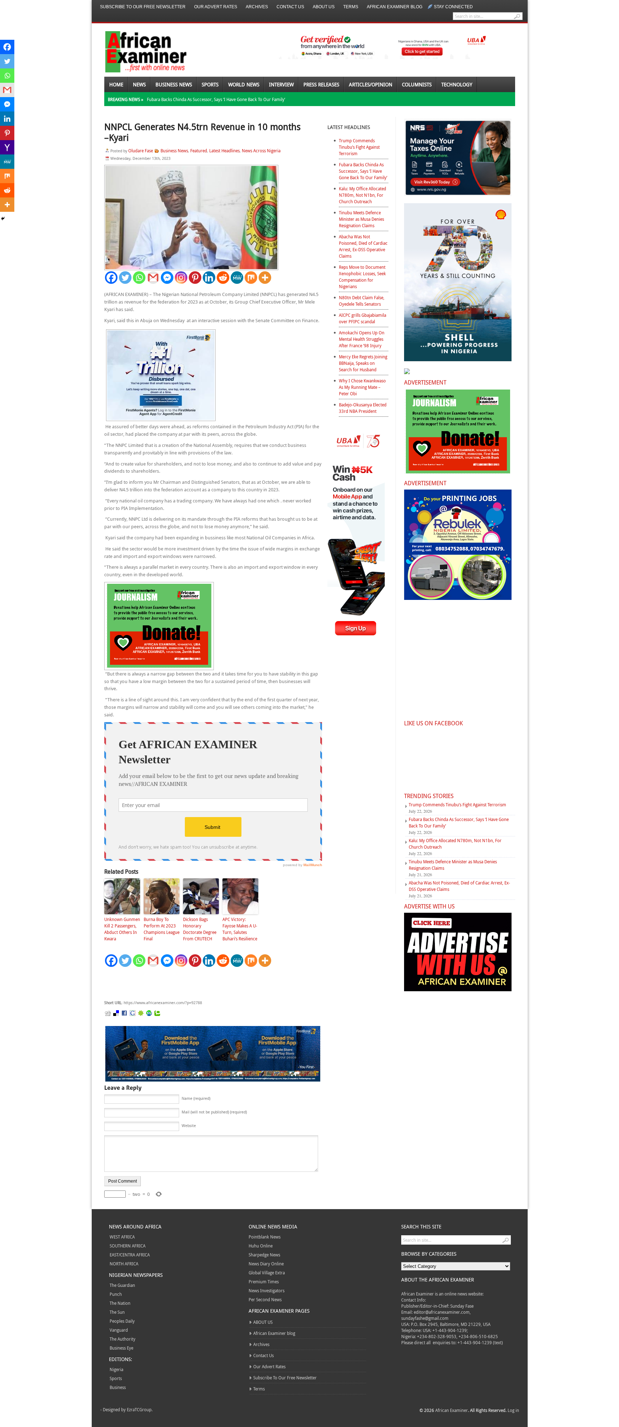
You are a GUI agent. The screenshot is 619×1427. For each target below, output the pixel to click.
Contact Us (290, 6)
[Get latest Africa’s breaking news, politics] (137, 51)
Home (116, 84)
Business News (173, 84)
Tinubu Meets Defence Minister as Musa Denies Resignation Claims (361, 219)
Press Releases (321, 84)
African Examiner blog (394, 6)
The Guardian (122, 1285)
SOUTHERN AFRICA (127, 1246)
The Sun (117, 1312)
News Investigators (266, 1290)
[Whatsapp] (139, 277)
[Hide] (3, 218)
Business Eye (121, 1348)
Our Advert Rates (215, 6)
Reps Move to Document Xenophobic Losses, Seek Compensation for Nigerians (362, 276)
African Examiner (451, 1410)
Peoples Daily (122, 1321)
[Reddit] (223, 277)
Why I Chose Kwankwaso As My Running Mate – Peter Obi (362, 387)
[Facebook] (111, 277)
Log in (513, 1410)
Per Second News (265, 1299)
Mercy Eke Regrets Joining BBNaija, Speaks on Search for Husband (363, 363)
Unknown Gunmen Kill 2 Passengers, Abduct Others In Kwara (122, 928)
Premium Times (264, 1281)
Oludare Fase (140, 150)
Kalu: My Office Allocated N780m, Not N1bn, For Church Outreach (362, 195)
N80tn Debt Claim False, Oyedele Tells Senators (361, 301)
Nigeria (116, 1369)
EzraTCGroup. (140, 1409)
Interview (281, 84)
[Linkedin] (209, 277)
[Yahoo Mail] (7, 147)
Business (118, 1387)
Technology (456, 84)
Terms (350, 6)
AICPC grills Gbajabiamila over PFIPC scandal (362, 318)
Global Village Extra (267, 1272)
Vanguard (119, 1330)
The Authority (122, 1339)
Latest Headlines (224, 150)
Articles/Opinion (370, 84)
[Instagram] (181, 277)
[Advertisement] (211, 984)
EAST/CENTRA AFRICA (130, 1254)
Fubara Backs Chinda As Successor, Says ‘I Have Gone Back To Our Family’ (216, 99)
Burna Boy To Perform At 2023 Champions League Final (161, 928)
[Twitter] (125, 277)
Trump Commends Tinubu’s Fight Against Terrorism (359, 147)
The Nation (120, 1303)
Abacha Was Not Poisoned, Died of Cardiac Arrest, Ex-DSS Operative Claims (363, 246)
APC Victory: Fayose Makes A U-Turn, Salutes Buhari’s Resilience (239, 928)
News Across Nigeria (261, 150)
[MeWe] (237, 277)
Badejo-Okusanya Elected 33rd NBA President (363, 408)
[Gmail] (153, 277)
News (139, 84)
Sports (210, 84)
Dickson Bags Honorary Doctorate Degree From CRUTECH (199, 928)
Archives (257, 6)
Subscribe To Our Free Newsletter (143, 6)
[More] (265, 277)
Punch (116, 1294)
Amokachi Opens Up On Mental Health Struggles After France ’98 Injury (361, 339)
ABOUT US (324, 6)
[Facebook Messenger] (167, 277)
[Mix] (251, 277)
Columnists (417, 84)
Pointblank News (264, 1237)
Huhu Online (261, 1246)
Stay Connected (453, 6)
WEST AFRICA (122, 1237)
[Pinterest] (195, 277)
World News (243, 84)
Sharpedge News (264, 1254)
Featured (198, 150)
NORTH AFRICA (124, 1263)
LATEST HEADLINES (348, 127)
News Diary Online (266, 1263)
